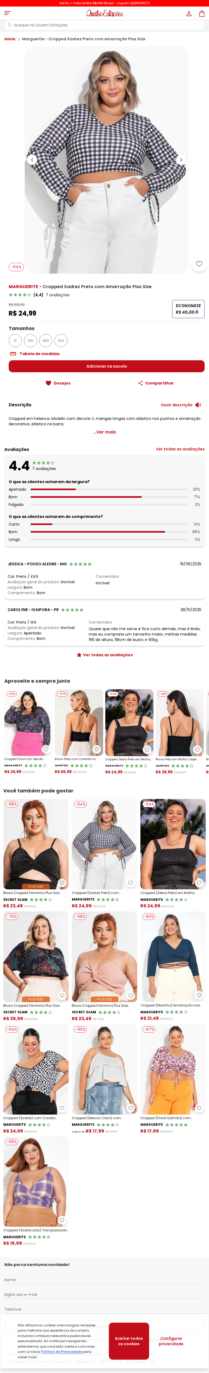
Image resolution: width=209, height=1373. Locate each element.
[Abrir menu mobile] (7, 13)
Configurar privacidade (171, 1341)
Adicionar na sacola (107, 366)
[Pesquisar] (10, 25)
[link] (39, 295)
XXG (45, 340)
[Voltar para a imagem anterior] (32, 160)
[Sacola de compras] (201, 13)
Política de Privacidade (61, 1351)
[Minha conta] (188, 13)
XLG (61, 340)
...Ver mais (104, 432)
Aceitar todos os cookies (129, 1341)
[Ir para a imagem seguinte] (181, 160)
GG (30, 340)
